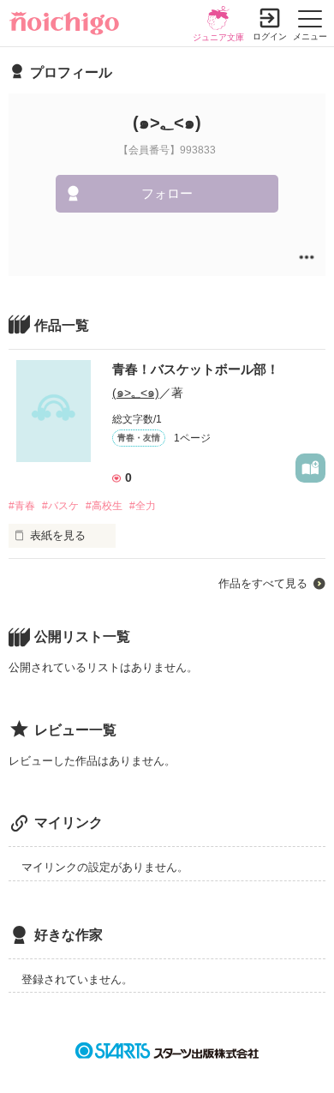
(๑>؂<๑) (135, 392)
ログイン (270, 36)
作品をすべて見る (262, 583)
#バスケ (60, 506)
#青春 (22, 506)
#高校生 (104, 506)
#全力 (142, 506)
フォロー (167, 193)
